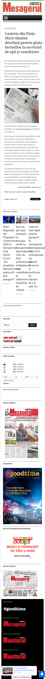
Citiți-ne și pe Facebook (12, 305)
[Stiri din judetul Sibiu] (22, 7)
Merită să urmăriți (11, 390)
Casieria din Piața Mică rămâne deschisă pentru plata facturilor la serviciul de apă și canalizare (23, 42)
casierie (19, 192)
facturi (24, 192)
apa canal (12, 192)
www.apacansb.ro (25, 129)
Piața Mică (31, 192)
